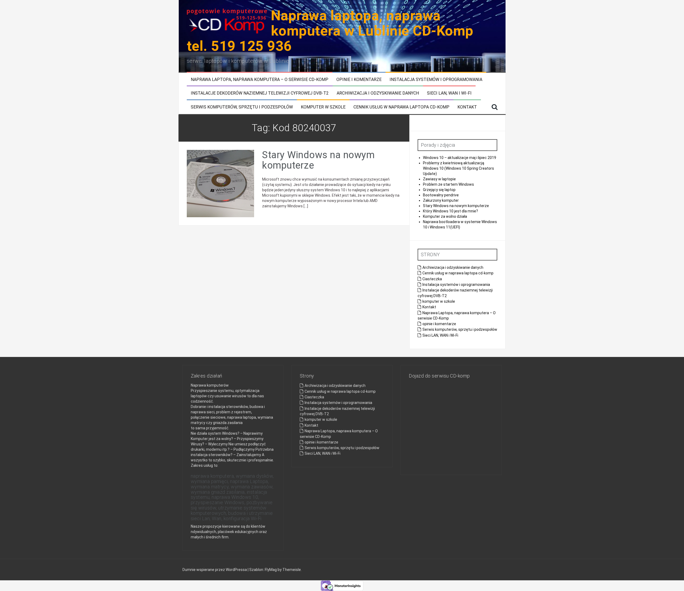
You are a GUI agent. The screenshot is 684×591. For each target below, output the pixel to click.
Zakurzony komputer (441, 200)
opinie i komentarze (359, 79)
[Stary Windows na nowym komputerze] (220, 183)
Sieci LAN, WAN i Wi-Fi (449, 93)
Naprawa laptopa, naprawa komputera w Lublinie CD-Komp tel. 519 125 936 (330, 30)
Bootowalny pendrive (441, 195)
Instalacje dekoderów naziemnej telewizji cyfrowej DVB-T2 (260, 93)
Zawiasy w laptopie (439, 179)
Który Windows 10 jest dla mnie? (450, 211)
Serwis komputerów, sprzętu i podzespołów (242, 107)
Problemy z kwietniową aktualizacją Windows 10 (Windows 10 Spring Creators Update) (458, 168)
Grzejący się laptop (439, 190)
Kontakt (467, 107)
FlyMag (271, 569)
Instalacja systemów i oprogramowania (436, 79)
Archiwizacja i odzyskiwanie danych (378, 93)
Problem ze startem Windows (448, 184)
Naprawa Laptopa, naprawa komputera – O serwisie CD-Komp (259, 79)
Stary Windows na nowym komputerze (318, 160)
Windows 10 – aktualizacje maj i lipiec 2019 (459, 157)
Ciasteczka (432, 279)
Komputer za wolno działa (445, 216)
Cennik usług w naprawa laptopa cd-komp (401, 107)
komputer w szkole (323, 107)
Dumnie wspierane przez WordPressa (215, 569)
